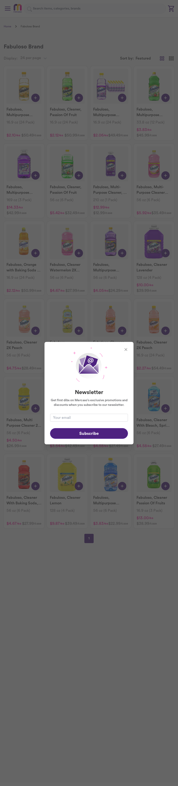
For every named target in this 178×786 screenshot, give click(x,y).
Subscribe (89, 433)
